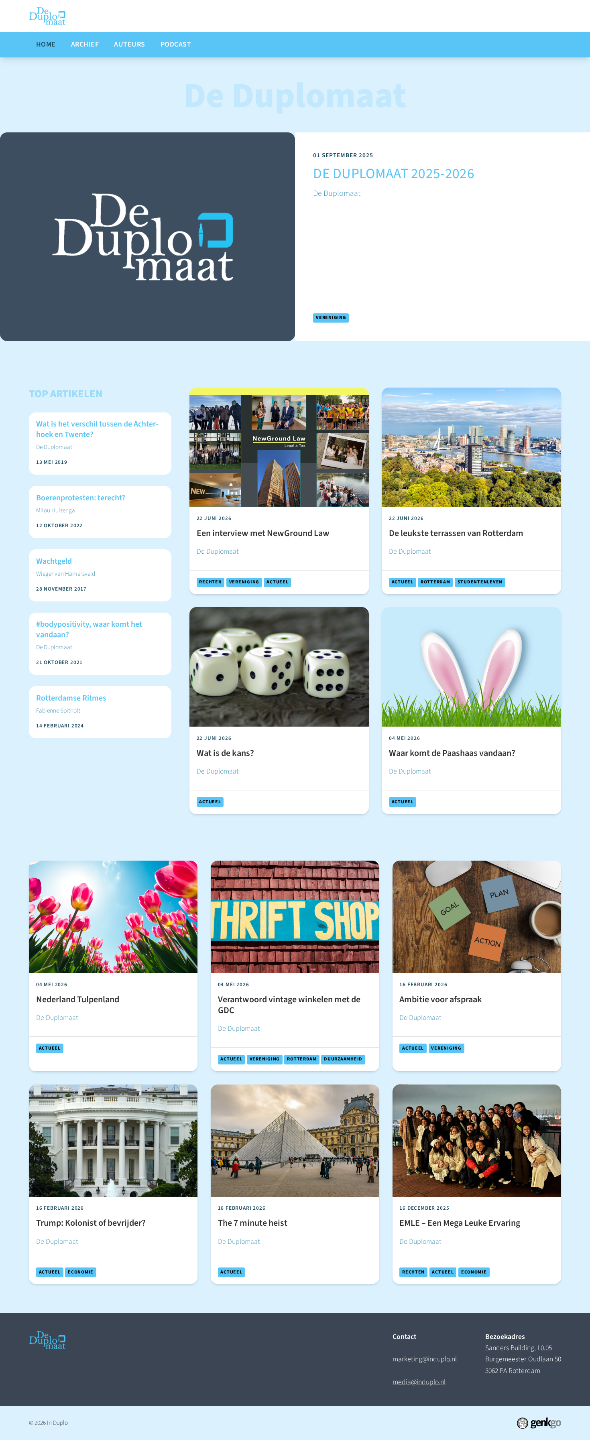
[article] (295, 236)
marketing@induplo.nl (425, 1359)
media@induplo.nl (419, 1382)
